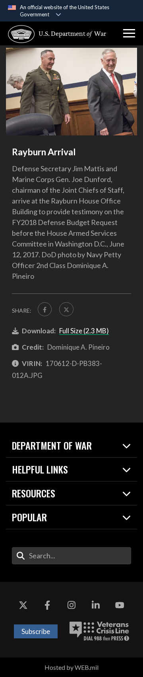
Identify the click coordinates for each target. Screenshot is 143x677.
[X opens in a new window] (23, 606)
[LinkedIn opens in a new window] (96, 606)
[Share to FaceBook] (45, 309)
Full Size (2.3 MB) (84, 331)
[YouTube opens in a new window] (120, 606)
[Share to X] (66, 309)
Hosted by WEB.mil (71, 667)
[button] (129, 33)
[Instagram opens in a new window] (71, 606)
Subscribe (35, 631)
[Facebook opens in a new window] (47, 606)
